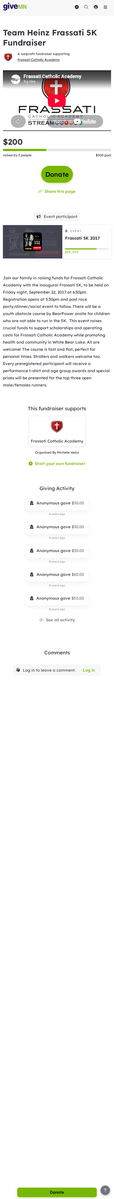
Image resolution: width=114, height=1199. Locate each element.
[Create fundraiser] (76, 7)
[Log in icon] (95, 7)
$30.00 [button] (78, 502)
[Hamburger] (105, 7)
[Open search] (86, 7)
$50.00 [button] (77, 598)
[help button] (105, 1190)
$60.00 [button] (78, 574)
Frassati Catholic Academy (38, 60)
